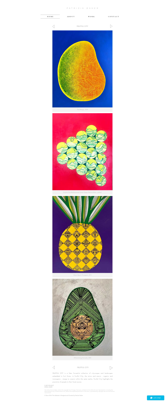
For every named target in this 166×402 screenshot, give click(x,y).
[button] (82, 71)
